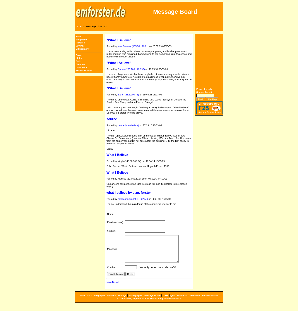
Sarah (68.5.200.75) (128, 94)
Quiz (78, 61)
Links (79, 58)
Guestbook (81, 67)
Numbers (81, 64)
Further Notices (84, 70)
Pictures (80, 42)
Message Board (152, 295)
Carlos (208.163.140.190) (131, 69)
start (80, 26)
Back (82, 295)
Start (78, 36)
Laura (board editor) (128, 125)
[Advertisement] (209, 61)
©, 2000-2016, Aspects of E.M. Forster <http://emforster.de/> (149, 298)
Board (79, 55)
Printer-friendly (204, 89)
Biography (81, 39)
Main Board (112, 282)
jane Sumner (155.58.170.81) (133, 46)
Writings (80, 46)
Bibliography (82, 49)
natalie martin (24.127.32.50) (133, 199)
